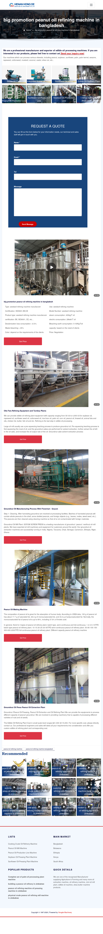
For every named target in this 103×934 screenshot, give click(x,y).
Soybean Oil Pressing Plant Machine (22, 857)
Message (18, 186)
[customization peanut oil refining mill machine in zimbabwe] (64, 787)
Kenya (55, 857)
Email (17, 157)
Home (28, 30)
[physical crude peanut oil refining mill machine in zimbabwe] (39, 767)
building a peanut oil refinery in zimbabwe (26, 884)
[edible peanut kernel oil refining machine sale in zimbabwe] (64, 807)
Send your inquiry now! (72, 53)
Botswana (57, 848)
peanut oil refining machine (13, 749)
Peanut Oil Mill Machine (17, 848)
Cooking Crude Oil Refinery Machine (22, 844)
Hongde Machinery (65, 912)
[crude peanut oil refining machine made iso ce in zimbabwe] (89, 787)
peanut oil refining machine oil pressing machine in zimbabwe (25, 889)
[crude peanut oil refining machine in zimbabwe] (39, 787)
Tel (15, 171)
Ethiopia (56, 852)
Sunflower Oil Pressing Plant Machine (23, 861)
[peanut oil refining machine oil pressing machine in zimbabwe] (14, 767)
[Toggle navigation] (91, 5)
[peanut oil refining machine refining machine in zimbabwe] (64, 767)
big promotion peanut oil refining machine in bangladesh (57, 30)
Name (17, 142)
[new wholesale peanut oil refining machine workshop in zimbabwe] (39, 807)
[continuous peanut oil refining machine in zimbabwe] (89, 767)
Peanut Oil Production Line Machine (22, 852)
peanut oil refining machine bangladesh (39, 749)
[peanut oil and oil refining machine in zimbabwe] (14, 807)
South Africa (58, 861)
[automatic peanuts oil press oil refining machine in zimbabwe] (14, 787)
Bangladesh (58, 844)
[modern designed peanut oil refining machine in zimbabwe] (89, 807)
